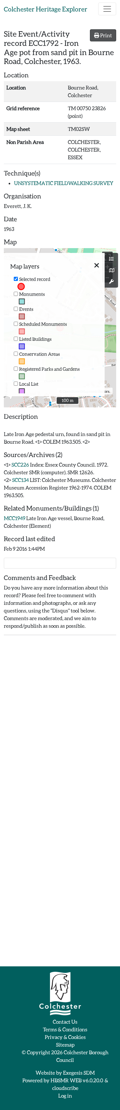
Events (26, 309)
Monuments (32, 294)
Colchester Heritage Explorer (45, 9)
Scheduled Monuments (43, 324)
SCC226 (20, 465)
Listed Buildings (35, 339)
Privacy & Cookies (65, 1037)
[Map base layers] (111, 270)
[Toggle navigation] (107, 9)
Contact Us (65, 1022)
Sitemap (65, 1045)
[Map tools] (111, 281)
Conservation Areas (39, 354)
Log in (65, 1095)
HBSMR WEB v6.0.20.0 (77, 1080)
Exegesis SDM (79, 1073)
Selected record (34, 279)
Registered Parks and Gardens (49, 369)
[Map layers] (111, 259)
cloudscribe (65, 1088)
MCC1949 (14, 518)
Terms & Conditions (65, 1029)
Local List (28, 384)
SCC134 (20, 480)
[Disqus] (60, 719)
